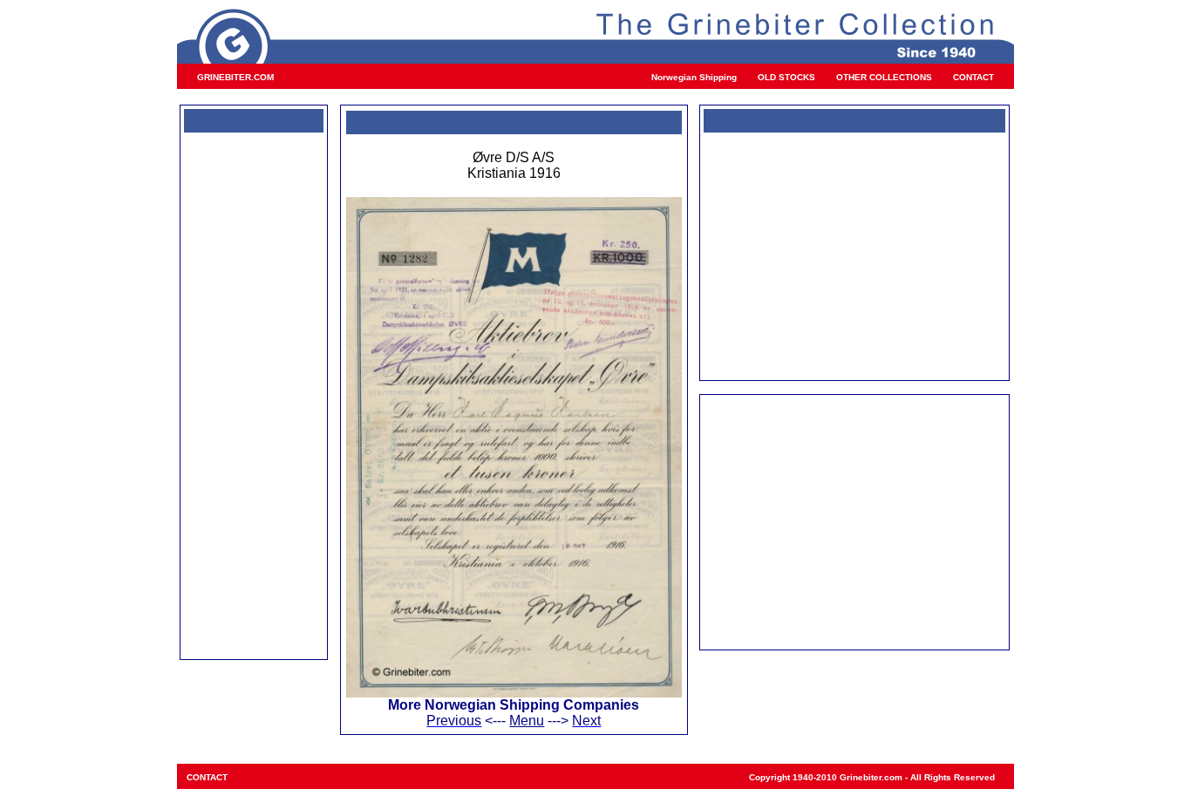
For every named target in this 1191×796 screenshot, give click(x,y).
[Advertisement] (253, 394)
